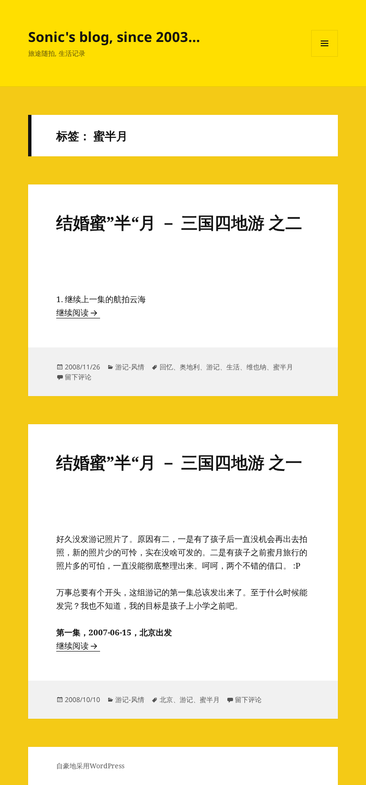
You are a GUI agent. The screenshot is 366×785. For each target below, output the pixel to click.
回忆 (166, 366)
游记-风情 (129, 366)
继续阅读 (78, 312)
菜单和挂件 (325, 56)
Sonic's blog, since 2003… (114, 36)
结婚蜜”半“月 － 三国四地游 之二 (179, 222)
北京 (166, 699)
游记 (213, 366)
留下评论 (78, 376)
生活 (233, 366)
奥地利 (190, 366)
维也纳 (256, 366)
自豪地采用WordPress (90, 765)
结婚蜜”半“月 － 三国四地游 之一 (179, 462)
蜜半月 (283, 366)
